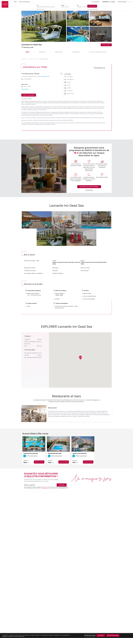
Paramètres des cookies (90, 635)
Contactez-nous (25, 89)
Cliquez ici (45, 487)
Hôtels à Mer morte (33, 58)
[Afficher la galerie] (33, 444)
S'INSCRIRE (62, 485)
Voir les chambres (106, 44)
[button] (80, 357)
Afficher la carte (45, 76)
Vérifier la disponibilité (28, 95)
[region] (66, 635)
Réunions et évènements (24, 1)
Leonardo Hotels (24, 58)
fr (129, 1)
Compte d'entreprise (122, 1)
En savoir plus (89, 190)
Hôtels (15, 1)
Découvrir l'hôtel (39, 462)
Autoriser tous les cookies (113, 635)
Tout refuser (101, 635)
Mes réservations (95, 1)
